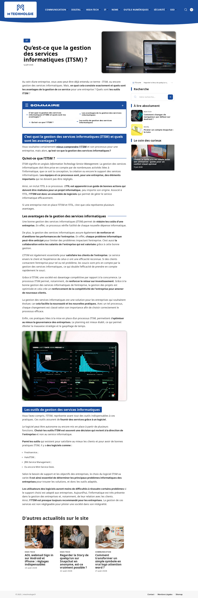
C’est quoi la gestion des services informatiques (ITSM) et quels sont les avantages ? (47, 115)
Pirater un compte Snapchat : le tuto (159, 130)
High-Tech (30, 552)
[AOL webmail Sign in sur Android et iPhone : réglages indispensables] (39, 536)
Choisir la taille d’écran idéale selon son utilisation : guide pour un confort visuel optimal (152, 161)
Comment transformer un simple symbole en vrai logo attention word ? (108, 561)
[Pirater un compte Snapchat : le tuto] (137, 130)
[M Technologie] (20, 9)
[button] (172, 83)
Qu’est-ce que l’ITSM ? (42, 122)
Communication (103, 552)
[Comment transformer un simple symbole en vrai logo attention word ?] (109, 536)
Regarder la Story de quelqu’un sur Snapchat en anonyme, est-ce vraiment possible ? (74, 561)
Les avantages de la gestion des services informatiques (101, 114)
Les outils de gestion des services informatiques (95, 121)
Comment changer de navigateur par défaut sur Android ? (157, 116)
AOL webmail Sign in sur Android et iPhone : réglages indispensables (39, 559)
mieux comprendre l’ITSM (71, 146)
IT (27, 40)
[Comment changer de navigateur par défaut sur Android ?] (137, 116)
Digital (146, 127)
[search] (185, 9)
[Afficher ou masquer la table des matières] (92, 105)
